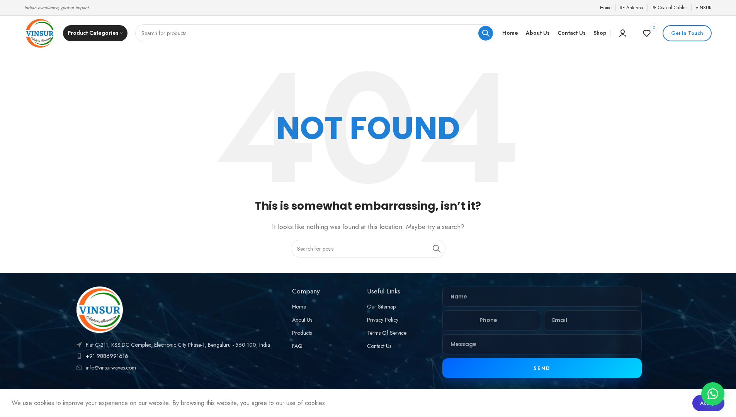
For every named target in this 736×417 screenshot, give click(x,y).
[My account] (623, 33)
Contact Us (379, 346)
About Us (302, 320)
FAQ (297, 346)
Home (299, 306)
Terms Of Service (386, 333)
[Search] (485, 33)
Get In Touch (687, 33)
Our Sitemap (381, 306)
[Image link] (99, 309)
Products (302, 333)
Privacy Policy (382, 320)
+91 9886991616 (107, 356)
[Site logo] (39, 32)
